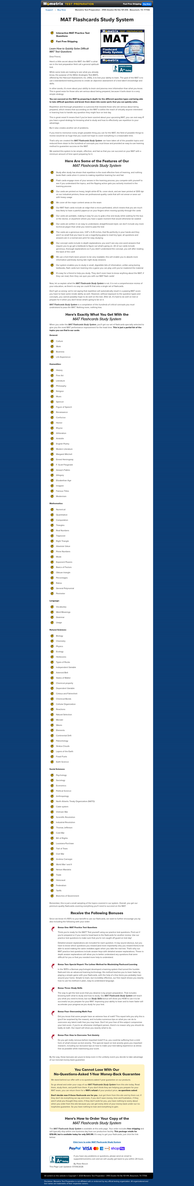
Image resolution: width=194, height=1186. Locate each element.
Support (49, 9)
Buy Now (146, 4)
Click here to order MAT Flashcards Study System (97, 1142)
